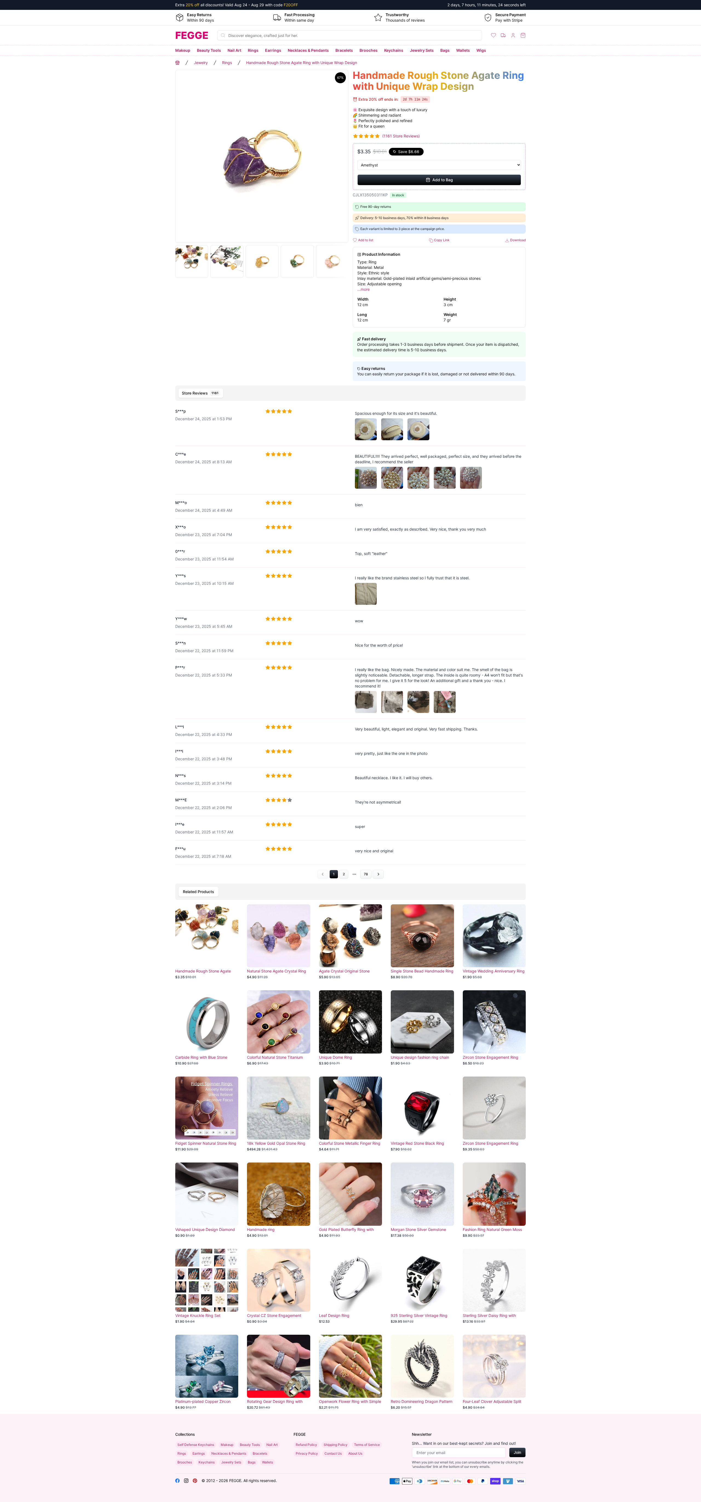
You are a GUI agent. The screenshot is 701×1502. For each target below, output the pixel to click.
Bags (445, 50)
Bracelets (344, 50)
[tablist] (350, 393)
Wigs (481, 50)
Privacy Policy (307, 1453)
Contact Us (333, 1453)
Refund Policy (306, 1445)
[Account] (513, 35)
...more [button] (363, 289)
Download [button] (517, 240)
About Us (355, 1453)
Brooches (369, 50)
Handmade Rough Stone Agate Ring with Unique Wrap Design (301, 62)
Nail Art (234, 50)
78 (366, 874)
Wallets (463, 50)
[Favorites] (493, 35)
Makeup (182, 50)
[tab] (201, 393)
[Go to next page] (378, 874)
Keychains (393, 50)
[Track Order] (503, 35)
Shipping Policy (335, 1445)
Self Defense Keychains (195, 1445)
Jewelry (201, 62)
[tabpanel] (350, 641)
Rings (253, 50)
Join (517, 1452)
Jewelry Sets (422, 50)
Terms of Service (367, 1445)
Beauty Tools (209, 50)
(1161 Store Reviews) (401, 136)
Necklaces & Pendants (308, 50)
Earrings (273, 50)
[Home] (177, 63)
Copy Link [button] (441, 240)
